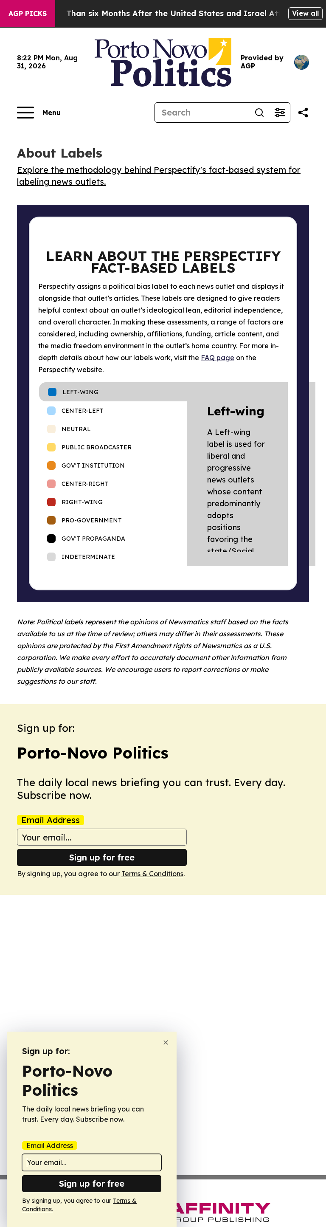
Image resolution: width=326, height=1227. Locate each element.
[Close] (166, 1042)
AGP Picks (27, 13)
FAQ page (217, 357)
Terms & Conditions (152, 873)
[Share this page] (303, 112)
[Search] (259, 112)
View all (305, 13)
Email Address (50, 820)
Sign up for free (102, 857)
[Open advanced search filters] (280, 112)
